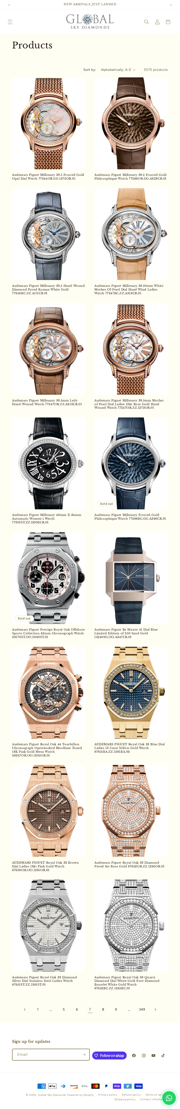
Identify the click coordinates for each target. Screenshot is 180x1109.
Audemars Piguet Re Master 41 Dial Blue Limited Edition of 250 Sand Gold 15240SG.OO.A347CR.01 (126, 633)
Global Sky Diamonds (52, 1095)
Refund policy (131, 1094)
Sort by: (89, 70)
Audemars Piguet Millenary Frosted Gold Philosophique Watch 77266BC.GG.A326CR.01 (130, 517)
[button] (10, 22)
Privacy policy (107, 1094)
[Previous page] (25, 1009)
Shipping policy (124, 1099)
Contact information (154, 1099)
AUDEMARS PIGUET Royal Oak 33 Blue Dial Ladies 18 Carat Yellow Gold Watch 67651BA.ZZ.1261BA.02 (129, 748)
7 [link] (90, 1009)
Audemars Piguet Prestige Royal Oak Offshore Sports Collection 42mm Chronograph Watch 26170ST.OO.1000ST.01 (48, 633)
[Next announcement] (171, 5)
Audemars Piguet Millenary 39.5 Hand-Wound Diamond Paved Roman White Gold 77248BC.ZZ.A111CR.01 (48, 289)
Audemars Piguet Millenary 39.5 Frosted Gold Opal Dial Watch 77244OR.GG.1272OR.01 (48, 176)
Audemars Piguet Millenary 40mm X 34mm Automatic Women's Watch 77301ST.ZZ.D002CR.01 (46, 518)
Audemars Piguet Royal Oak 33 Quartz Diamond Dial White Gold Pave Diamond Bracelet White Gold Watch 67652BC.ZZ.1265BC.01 (127, 983)
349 (142, 1009)
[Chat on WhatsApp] (169, 1098)
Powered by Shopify (80, 1095)
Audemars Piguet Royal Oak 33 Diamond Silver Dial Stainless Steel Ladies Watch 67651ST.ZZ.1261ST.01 (44, 981)
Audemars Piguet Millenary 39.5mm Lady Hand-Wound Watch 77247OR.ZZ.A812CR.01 (47, 402)
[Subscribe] (84, 1055)
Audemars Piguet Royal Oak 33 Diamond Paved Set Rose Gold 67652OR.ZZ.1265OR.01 (129, 864)
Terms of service (157, 1094)
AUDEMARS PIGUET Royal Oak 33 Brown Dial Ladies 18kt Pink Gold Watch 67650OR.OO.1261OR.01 (45, 866)
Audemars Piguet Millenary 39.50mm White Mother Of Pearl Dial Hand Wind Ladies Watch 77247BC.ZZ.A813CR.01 (128, 289)
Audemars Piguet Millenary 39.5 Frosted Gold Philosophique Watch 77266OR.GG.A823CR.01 (130, 176)
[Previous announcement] (9, 5)
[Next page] (155, 1009)
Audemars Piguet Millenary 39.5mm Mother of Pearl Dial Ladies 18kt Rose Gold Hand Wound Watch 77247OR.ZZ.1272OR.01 (129, 404)
